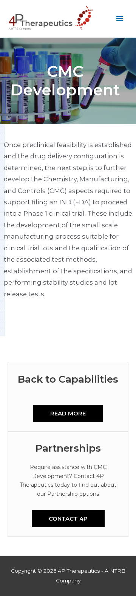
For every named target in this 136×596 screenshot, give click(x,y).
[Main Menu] (119, 18)
